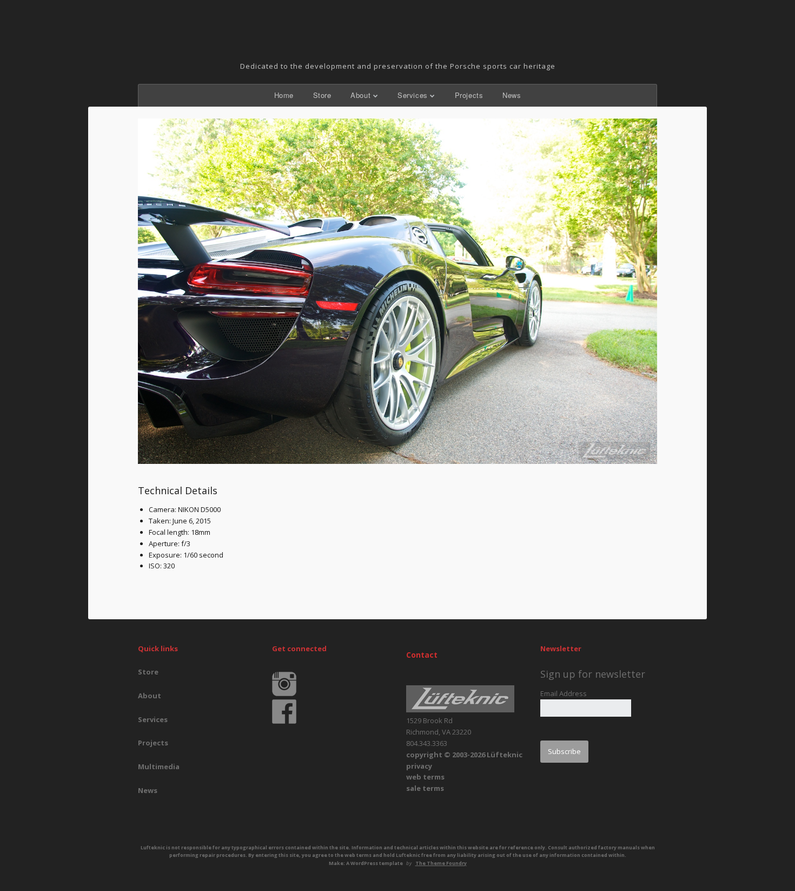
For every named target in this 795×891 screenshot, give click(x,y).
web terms (425, 777)
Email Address (563, 693)
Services (413, 95)
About (360, 95)
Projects (469, 95)
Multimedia (159, 766)
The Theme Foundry (441, 863)
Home (284, 95)
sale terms (425, 788)
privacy (419, 766)
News (511, 95)
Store (322, 95)
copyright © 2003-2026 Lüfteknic (464, 754)
